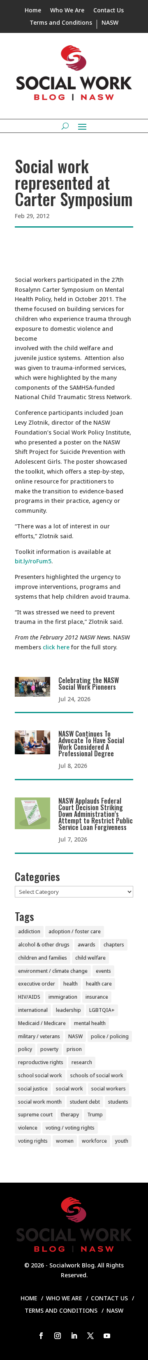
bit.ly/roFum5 (33, 561)
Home (33, 10)
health (70, 983)
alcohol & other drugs (43, 944)
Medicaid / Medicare (42, 1023)
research (82, 1062)
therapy (70, 1114)
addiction (29, 931)
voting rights (33, 1140)
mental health (90, 1023)
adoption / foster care (75, 931)
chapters (114, 944)
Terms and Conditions (61, 23)
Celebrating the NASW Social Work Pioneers (88, 683)
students (118, 1101)
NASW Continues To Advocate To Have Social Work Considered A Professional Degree (91, 743)
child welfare (90, 957)
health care (99, 983)
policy (25, 1049)
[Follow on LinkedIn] (74, 1335)
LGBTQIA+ (102, 1010)
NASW (110, 23)
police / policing (110, 1036)
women (65, 1140)
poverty (49, 1049)
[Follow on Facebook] (41, 1335)
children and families (42, 957)
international (33, 1010)
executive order (36, 983)
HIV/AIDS (29, 996)
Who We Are (67, 10)
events (103, 970)
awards (86, 944)
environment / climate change (53, 970)
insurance (97, 996)
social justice (33, 1088)
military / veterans (39, 1036)
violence (27, 1127)
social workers (108, 1088)
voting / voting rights (70, 1127)
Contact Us (108, 10)
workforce (94, 1140)
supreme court (35, 1114)
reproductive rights (40, 1062)
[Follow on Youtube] (106, 1335)
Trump (95, 1114)
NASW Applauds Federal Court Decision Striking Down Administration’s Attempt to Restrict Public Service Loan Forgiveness (95, 814)
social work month (40, 1101)
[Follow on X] (90, 1335)
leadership (68, 1010)
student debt (85, 1101)
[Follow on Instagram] (57, 1335)
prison (74, 1049)
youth (121, 1140)
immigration (63, 996)
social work (69, 1088)
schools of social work (96, 1075)
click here (56, 647)
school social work (40, 1075)
